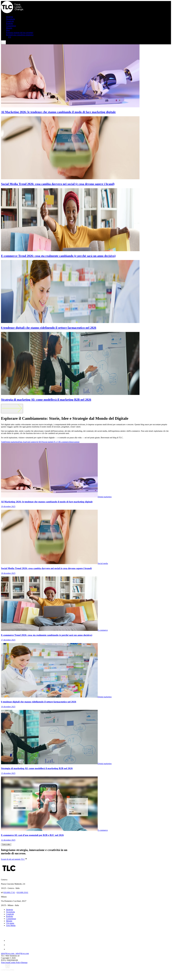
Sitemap (24, 962)
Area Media (10, 925)
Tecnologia (10, 19)
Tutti (3, 442)
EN (9, 37)
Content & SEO (36, 442)
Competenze (11, 26)
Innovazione (74, 442)
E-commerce (65, 442)
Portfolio (9, 23)
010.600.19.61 (22, 892)
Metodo (9, 28)
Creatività (10, 21)
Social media (47, 442)
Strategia (9, 17)
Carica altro (6, 845)
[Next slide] (12, 408)
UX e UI (56, 442)
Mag (8, 30)
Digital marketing (12, 442)
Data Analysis (24, 442)
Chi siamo (10, 923)
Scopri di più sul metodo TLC (13, 859)
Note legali (5, 962)
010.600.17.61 (9, 892)
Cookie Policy (15, 962)
